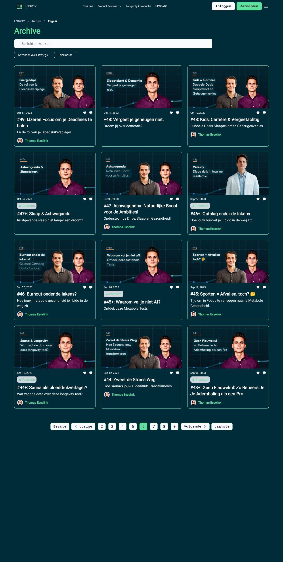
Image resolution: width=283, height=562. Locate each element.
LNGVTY (19, 21)
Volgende (192, 426)
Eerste (60, 426)
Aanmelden (249, 6)
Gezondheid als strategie (33, 55)
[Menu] (266, 5)
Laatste (222, 426)
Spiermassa (65, 55)
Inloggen (223, 6)
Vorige (85, 426)
